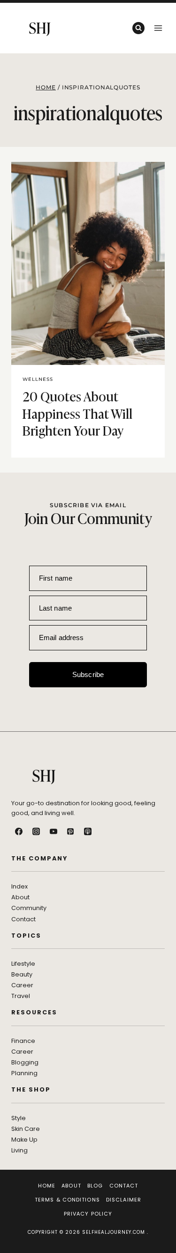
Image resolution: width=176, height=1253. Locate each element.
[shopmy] (105, 831)
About (71, 1185)
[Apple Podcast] (87, 831)
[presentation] (88, 263)
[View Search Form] (138, 28)
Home (46, 1185)
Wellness (38, 379)
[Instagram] (36, 831)
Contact (123, 1185)
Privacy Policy (88, 1213)
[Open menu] (158, 28)
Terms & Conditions (67, 1199)
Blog (95, 1185)
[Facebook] (18, 831)
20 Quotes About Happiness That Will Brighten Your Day (77, 412)
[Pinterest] (70, 831)
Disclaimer (123, 1199)
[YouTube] (53, 831)
